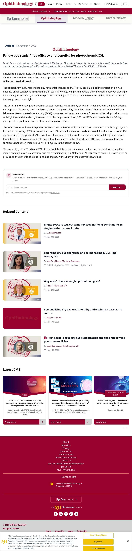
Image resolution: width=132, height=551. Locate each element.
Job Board (66, 466)
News (70, 531)
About (66, 442)
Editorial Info (66, 451)
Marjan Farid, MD (54, 317)
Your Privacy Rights (66, 469)
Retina (83, 11)
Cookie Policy (28, 548)
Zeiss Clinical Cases (95, 11)
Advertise (66, 445)
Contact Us (66, 460)
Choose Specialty (39, 11)
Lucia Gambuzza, (54, 346)
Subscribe (116, 187)
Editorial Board (66, 454)
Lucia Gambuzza (54, 233)
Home (48, 531)
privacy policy (55, 193)
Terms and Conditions (66, 457)
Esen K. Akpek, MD (71, 346)
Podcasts (70, 4)
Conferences (84, 4)
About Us (59, 531)
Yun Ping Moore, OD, (56, 261)
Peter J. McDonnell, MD (57, 286)
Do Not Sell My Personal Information (66, 463)
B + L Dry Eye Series (72, 11)
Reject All (98, 542)
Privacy (66, 448)
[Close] (128, 541)
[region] (66, 541)
